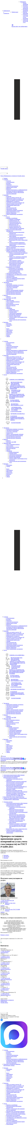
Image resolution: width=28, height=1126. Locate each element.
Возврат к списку (5, 934)
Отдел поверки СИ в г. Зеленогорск (14, 926)
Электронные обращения (15, 454)
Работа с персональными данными (14, 434)
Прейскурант (15, 12)
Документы (9, 283)
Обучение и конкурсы (11, 1120)
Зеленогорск (9, 472)
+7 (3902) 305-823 (5, 993)
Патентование (9, 1124)
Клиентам (8, 196)
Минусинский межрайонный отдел (14, 929)
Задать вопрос (9, 445)
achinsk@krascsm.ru (5, 957)
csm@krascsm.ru (4, 952)
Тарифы (8, 365)
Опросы (8, 449)
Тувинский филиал (14, 927)
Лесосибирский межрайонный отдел (14, 928)
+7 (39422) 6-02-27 (5, 988)
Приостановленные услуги (13, 370)
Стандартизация (10, 1119)
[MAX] (21, 758)
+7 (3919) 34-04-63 (5, 983)
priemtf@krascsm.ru (5, 984)
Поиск (2, 175)
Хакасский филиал (14, 924)
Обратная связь (10, 300)
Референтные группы (11, 347)
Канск (7, 469)
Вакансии (8, 349)
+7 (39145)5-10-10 (5, 968)
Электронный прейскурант (13, 364)
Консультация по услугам (12, 447)
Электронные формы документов (14, 369)
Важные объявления (11, 372)
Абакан (8, 476)
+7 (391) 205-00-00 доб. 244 (7, 900)
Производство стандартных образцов (15, 1111)
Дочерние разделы (7, 801)
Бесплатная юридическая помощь (14, 435)
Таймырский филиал (14, 931)
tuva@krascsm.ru (4, 989)
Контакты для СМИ (11, 442)
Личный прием (13, 453)
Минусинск (9, 471)
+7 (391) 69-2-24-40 (5, 978)
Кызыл (8, 475)
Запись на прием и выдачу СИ (13, 356)
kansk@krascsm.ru (5, 964)
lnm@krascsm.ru (4, 901)
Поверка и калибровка (14, 219)
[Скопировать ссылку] (25, 758)
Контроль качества (10, 448)
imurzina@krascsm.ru (5, 995)
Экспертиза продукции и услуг (14, 1116)
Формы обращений (14, 452)
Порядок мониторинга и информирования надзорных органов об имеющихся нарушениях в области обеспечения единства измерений (16, 352)
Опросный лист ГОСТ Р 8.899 (12, 909)
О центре (8, 180)
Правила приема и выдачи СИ (13, 363)
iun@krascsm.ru (4, 974)
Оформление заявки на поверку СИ (15, 358)
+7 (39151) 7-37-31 (5, 956)
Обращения (23, 1)
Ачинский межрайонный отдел (14, 923)
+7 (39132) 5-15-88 (5, 973)
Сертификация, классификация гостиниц (16, 1117)
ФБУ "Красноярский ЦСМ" (14, 920)
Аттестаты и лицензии (11, 431)
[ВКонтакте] (23, 758)
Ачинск (8, 466)
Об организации (10, 342)
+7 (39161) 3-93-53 (5, 962)
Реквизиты (9, 345)
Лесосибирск (9, 470)
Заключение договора (11, 368)
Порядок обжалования (14, 457)
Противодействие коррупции (13, 436)
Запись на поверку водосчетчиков (14, 359)
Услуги (8, 216)
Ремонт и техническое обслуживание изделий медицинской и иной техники (18, 254)
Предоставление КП (11, 367)
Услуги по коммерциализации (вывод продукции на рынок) (15, 1122)
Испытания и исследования (16, 268)
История (8, 343)
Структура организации (12, 346)
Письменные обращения (15, 456)
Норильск (8, 474)
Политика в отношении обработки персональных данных (11, 1065)
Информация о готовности (10, 175)
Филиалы (5, 857)
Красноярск (9, 465)
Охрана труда (9, 433)
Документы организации (12, 430)
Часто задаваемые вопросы (13, 444)
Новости (8, 296)
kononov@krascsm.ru (6, 969)
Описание (5, 855)
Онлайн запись (21, 175)
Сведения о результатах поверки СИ (15, 361)
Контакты (8, 323)
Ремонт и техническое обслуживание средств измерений (15, 1109)
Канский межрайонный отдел (14, 922)
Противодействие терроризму (13, 438)
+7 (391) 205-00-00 (5, 951)
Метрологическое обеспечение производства (12, 757)
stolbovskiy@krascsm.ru (6, 979)
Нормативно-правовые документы (14, 429)
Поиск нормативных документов (14, 373)
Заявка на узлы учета (10, 903)
